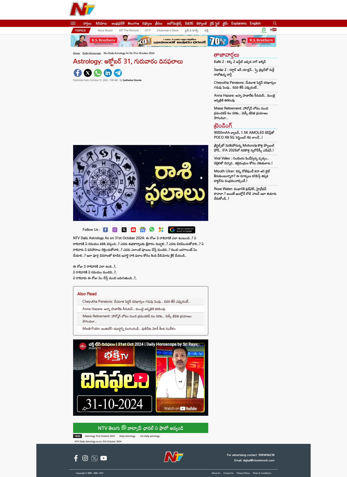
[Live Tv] (273, 30)
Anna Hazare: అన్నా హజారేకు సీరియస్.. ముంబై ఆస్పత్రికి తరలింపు (124, 308)
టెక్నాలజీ (202, 23)
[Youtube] (133, 230)
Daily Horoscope (92, 53)
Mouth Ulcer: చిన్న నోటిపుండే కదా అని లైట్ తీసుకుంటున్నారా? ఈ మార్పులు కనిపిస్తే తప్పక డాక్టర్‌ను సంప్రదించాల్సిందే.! (242, 176)
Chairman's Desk (168, 30)
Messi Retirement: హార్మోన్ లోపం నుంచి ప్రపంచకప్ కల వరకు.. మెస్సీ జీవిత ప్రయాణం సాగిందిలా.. (137, 319)
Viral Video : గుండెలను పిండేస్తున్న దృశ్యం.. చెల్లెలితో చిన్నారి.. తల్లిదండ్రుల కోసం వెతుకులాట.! (243, 160)
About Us (216, 473)
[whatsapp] (98, 73)
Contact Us (229, 473)
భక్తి (206, 30)
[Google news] (142, 230)
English (255, 23)
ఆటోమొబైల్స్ (174, 23)
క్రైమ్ (225, 23)
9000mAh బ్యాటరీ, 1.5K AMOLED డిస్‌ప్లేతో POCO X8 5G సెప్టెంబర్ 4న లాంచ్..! (244, 135)
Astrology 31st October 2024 (100, 435)
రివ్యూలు (147, 23)
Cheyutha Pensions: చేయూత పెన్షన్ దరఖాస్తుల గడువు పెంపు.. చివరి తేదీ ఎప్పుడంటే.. (136, 301)
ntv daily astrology (150, 435)
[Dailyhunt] (161, 230)
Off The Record (129, 30)
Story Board (105, 30)
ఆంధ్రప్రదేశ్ (118, 23)
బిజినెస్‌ (189, 23)
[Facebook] (105, 230)
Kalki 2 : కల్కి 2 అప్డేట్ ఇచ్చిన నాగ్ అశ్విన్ (240, 61)
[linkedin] (108, 73)
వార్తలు (87, 23)
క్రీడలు (158, 23)
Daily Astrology (127, 435)
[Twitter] (124, 230)
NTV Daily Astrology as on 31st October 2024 (98, 441)
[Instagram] (114, 230)
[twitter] (88, 73)
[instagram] (85, 459)
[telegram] (118, 73)
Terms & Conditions (262, 473)
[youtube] (103, 459)
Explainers (239, 23)
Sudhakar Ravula (132, 80)
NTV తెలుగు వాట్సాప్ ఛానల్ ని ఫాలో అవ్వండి (140, 428)
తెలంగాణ (133, 23)
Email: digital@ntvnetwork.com (254, 460)
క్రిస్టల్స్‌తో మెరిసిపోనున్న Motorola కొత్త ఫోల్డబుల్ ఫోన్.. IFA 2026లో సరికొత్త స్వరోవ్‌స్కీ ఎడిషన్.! (244, 147)
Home (76, 53)
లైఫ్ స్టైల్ (215, 23)
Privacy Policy (243, 473)
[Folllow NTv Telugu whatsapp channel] (264, 30)
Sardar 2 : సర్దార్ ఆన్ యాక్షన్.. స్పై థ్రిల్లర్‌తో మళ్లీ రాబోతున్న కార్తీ (244, 72)
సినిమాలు (101, 23)
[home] (79, 23)
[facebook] (78, 73)
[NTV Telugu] (82, 10)
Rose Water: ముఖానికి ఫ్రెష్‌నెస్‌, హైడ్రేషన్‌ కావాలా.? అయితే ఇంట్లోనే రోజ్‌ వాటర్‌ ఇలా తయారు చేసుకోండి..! (245, 193)
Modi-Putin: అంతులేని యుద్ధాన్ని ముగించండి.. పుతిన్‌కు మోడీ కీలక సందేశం (129, 328)
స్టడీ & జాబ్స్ (191, 30)
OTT (148, 30)
